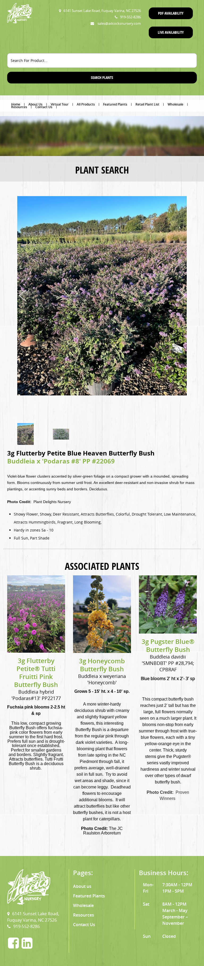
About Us (35, 104)
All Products (86, 104)
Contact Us (43, 107)
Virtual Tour (60, 104)
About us (82, 886)
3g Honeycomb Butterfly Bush (102, 665)
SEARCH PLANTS (102, 77)
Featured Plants (115, 104)
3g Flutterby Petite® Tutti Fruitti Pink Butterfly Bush (36, 672)
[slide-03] (61, 434)
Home (15, 104)
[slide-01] (25, 434)
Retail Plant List (147, 104)
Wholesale (175, 104)
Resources (19, 107)
